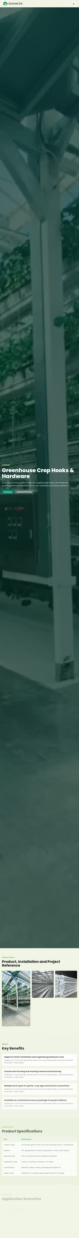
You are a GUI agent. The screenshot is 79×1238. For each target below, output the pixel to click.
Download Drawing (24, 492)
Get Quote (8, 492)
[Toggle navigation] (73, 4)
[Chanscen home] (24, 3)
